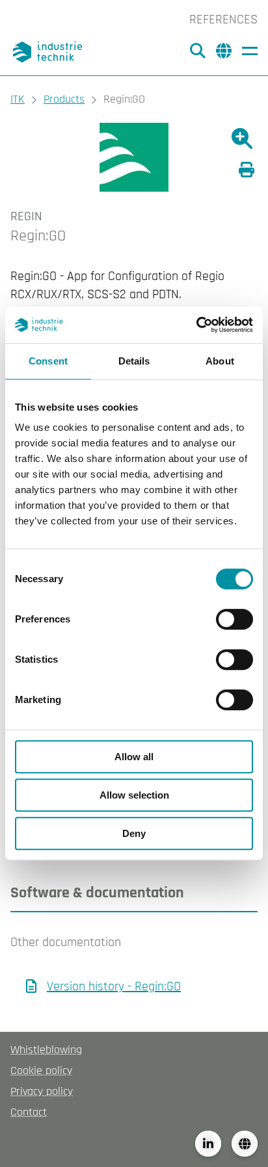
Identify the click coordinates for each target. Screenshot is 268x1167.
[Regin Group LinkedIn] (208, 1144)
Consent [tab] (48, 360)
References (223, 19)
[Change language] (245, 1144)
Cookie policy (41, 1070)
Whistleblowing (46, 1049)
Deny (134, 833)
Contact (28, 1112)
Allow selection (134, 795)
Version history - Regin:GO (114, 986)
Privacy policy (41, 1091)
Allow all (134, 756)
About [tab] (220, 360)
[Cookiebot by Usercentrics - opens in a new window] (196, 324)
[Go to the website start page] (49, 52)
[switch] (234, 619)
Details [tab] (134, 360)
